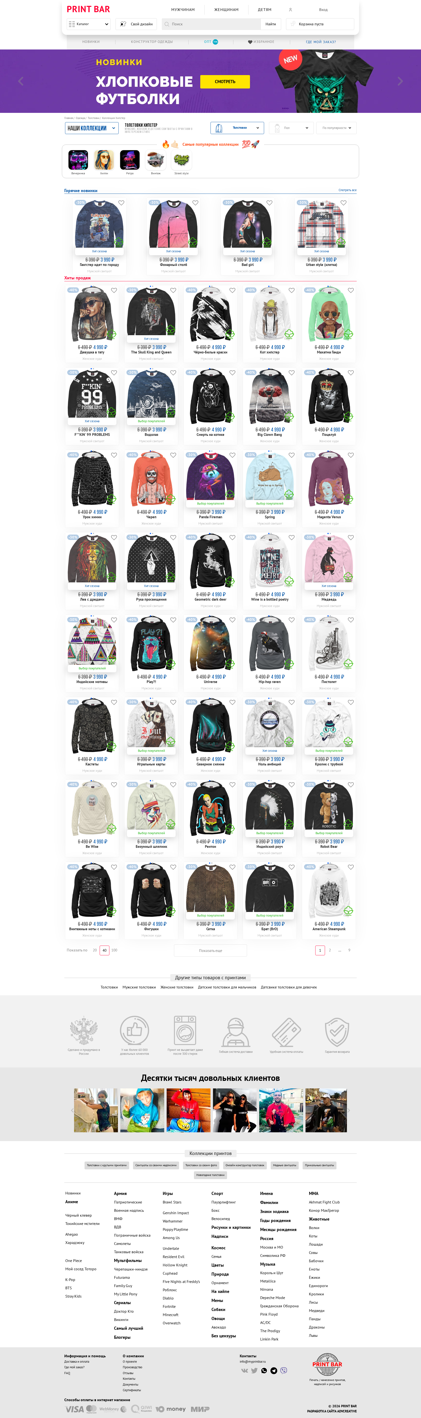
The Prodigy (270, 1331)
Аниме (71, 1201)
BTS (68, 1288)
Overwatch (172, 1323)
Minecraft (170, 1315)
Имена (266, 1193)
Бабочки (316, 1261)
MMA (313, 1193)
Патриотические (128, 1202)
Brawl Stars (172, 1202)
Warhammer (172, 1221)
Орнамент (220, 1283)
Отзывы (128, 1373)
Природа (220, 1274)
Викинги (121, 1320)
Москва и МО (271, 1247)
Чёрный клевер (78, 1215)
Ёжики (314, 1277)
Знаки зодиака (274, 1211)
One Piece (73, 1261)
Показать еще (210, 951)
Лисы (313, 1302)
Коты (313, 1236)
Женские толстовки (177, 987)
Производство (132, 1367)
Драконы (317, 1327)
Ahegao (71, 1234)
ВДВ (117, 1227)
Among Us (171, 1238)
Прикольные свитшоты (319, 1165)
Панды (315, 1319)
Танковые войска (129, 1252)
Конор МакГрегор (324, 1210)
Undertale (171, 1248)
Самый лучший (128, 1328)
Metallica (268, 1281)
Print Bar (88, 10)
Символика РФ (272, 1255)
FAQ (67, 1373)
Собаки (218, 1309)
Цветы (217, 1265)
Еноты (314, 1269)
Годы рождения (275, 1220)
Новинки (73, 1193)
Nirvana (266, 1289)
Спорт (217, 1193)
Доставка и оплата (76, 1361)
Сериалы (122, 1302)
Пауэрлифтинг (223, 1202)
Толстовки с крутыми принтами (107, 1165)
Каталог (83, 24)
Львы (313, 1335)
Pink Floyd (269, 1314)
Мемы (217, 1300)
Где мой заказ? (74, 1367)
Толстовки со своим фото (201, 1165)
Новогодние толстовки (210, 1175)
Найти (271, 24)
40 (104, 951)
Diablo (168, 1298)
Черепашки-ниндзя (131, 1269)
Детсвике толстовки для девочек (289, 987)
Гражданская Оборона (279, 1306)
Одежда (80, 118)
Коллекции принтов (211, 1153)
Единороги (318, 1286)
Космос (218, 1248)
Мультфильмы (128, 1260)
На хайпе (220, 1291)
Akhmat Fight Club (324, 1202)
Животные (319, 1219)
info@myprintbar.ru (253, 1361)
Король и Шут (271, 1273)
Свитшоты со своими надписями (156, 1165)
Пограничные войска (132, 1235)
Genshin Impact (176, 1213)
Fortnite (169, 1306)
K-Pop (70, 1280)
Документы (130, 1384)
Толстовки (93, 118)
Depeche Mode (272, 1298)
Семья (216, 1256)
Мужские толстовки (139, 987)
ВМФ (118, 1219)
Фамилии (269, 1202)
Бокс (215, 1210)
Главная (68, 118)
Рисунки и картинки (231, 1227)
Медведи (317, 1311)
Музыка (267, 1264)
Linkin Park (269, 1339)
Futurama (122, 1277)
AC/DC (265, 1322)
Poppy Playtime (175, 1229)
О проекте (130, 1361)
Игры (168, 1193)
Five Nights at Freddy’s (181, 1282)
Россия (266, 1238)
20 (95, 950)
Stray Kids (73, 1296)
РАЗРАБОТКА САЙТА (321, 1411)
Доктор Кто (124, 1311)
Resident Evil (173, 1257)
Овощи (218, 1318)
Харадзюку (74, 1243)
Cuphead (170, 1273)
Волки (314, 1228)
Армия (120, 1193)
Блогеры (122, 1337)
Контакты (129, 1378)
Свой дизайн (142, 24)
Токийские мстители (82, 1224)
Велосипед (220, 1219)
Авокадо (218, 1327)
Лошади (316, 1244)
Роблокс (170, 1290)
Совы (313, 1253)
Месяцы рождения (278, 1229)
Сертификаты (132, 1390)
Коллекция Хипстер (113, 118)
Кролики (316, 1294)
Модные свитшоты (284, 1165)
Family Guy (123, 1286)
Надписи (219, 1236)
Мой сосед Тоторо (80, 1269)
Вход (323, 10)
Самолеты (122, 1244)
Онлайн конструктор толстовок (245, 1165)
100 (114, 950)
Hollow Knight (175, 1265)
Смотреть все (348, 190)
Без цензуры (223, 1336)
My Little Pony (125, 1294)
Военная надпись (129, 1210)
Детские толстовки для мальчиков (227, 987)
